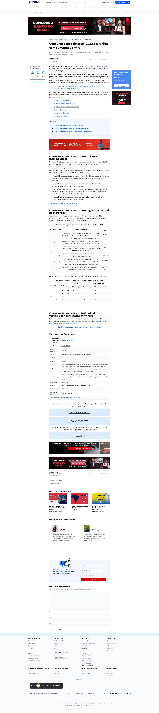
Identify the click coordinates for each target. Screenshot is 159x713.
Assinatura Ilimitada (123, 2)
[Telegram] (130, 693)
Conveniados (31, 653)
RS (119, 12)
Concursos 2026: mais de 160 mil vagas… (79, 507)
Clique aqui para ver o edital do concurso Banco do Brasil (65, 397)
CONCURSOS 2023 (79, 421)
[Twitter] (127, 693)
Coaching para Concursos (87, 643)
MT (93, 12)
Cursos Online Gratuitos (87, 665)
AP (69, 12)
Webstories (126, 7)
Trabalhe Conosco (33, 658)
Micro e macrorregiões (61, 100)
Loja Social (31, 648)
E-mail (51, 617)
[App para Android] (113, 693)
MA (85, 12)
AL (64, 12)
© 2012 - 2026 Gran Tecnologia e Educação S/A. (43, 693)
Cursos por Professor (86, 660)
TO (129, 12)
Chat (57, 643)
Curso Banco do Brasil (61, 113)
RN (111, 12)
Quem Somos (31, 640)
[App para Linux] (107, 693)
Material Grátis (111, 643)
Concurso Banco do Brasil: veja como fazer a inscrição (68, 125)
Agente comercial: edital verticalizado (66, 107)
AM (66, 12)
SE (124, 12)
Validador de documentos (35, 650)
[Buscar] (44, 2)
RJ (108, 12)
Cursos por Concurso (86, 653)
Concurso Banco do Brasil (76, 39)
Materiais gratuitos (114, 7)
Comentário (52, 592)
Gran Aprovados (86, 7)
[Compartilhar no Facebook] (100, 60)
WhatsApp (58, 645)
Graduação (84, 648)
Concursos (59, 7)
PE (101, 12)
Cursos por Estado (86, 658)
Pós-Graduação (85, 650)
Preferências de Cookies (34, 660)
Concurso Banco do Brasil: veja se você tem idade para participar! (72, 128)
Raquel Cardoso (74, 510)
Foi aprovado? (61, 658)
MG (88, 12)
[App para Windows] (104, 693)
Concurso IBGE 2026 (47, 7)
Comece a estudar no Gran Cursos (79, 448)
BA (71, 12)
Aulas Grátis (110, 648)
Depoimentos (110, 640)
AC (61, 12)
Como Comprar (32, 645)
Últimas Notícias (34, 7)
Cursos (67, 7)
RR (116, 12)
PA (96, 12)
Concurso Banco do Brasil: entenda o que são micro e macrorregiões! (73, 131)
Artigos (75, 7)
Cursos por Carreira (86, 655)
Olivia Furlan (52, 511)
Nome (51, 611)
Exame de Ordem (85, 645)
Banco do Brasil (64, 39)
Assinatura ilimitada (60, 116)
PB (98, 12)
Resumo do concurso (61, 110)
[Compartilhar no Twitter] (102, 60)
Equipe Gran (54, 58)
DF (77, 12)
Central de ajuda (60, 640)
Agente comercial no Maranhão (64, 104)
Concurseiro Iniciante (99, 7)
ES (79, 12)
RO (114, 12)
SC (121, 12)
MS (91, 12)
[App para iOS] (110, 693)
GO (82, 12)
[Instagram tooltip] (118, 693)
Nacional (56, 39)
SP (127, 12)
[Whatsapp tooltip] (121, 693)
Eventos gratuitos (108, 2)
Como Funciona (32, 643)
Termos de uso (79, 693)
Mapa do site (91, 693)
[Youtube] (116, 693)
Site (50, 623)
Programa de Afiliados (34, 655)
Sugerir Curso (110, 650)
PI (103, 12)
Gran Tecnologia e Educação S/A (69, 703)
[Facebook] (124, 693)
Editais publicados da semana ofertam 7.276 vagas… (57, 507)
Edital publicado (65, 346)
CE (74, 12)
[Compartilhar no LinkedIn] (104, 60)
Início (50, 39)
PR (106, 12)
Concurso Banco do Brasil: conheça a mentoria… (98, 507)
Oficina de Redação (86, 663)
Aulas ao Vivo (110, 645)
